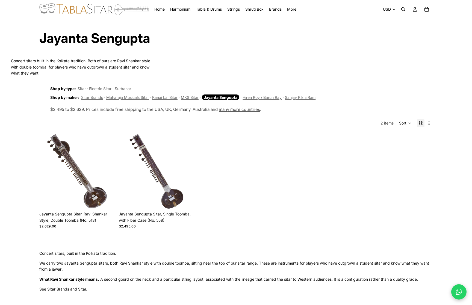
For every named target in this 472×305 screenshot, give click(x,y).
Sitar (82, 88)
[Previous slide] (47, 171)
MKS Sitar (190, 97)
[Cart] (427, 9)
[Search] (403, 9)
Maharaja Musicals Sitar (127, 97)
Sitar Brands (92, 97)
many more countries (239, 109)
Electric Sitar (100, 88)
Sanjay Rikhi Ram (300, 97)
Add (110, 200)
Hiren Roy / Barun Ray (262, 97)
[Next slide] (106, 171)
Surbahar (123, 88)
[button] (405, 123)
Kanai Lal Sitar (165, 97)
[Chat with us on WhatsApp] (459, 292)
